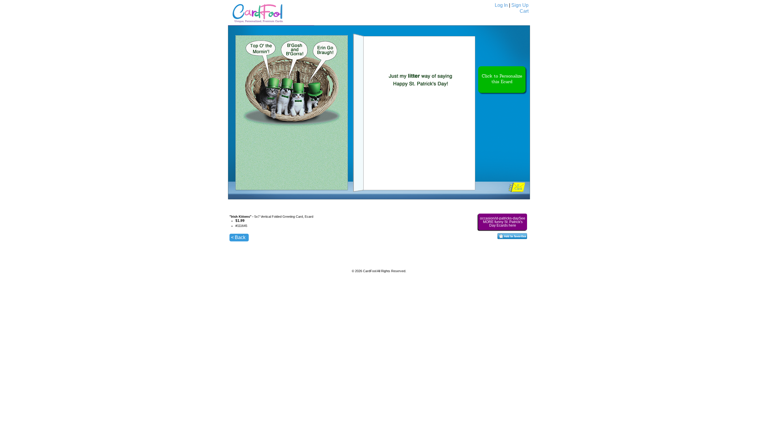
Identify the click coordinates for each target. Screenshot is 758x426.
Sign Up (520, 5)
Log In (501, 5)
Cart (524, 11)
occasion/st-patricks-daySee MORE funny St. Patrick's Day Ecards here (502, 221)
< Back (238, 237)
